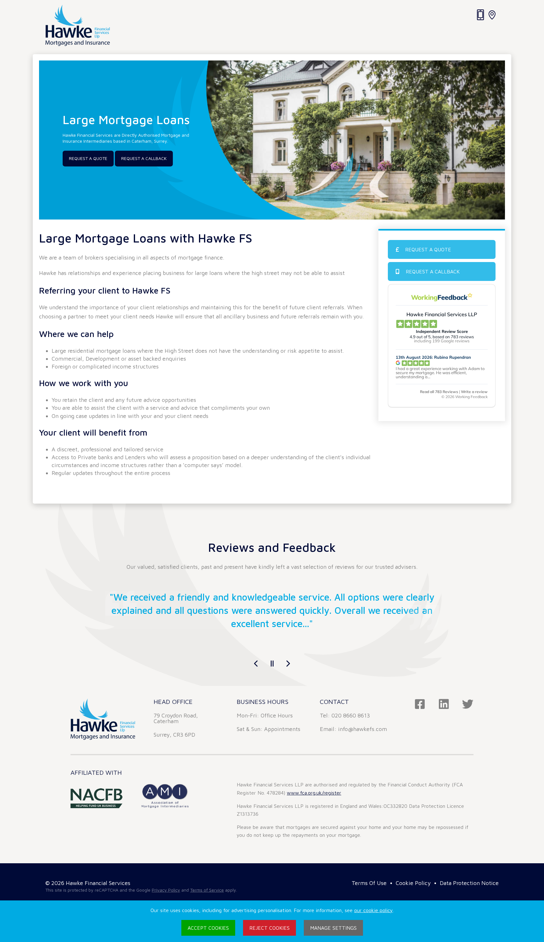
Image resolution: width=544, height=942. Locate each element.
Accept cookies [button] (208, 928)
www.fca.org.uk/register (314, 793)
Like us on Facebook (420, 704)
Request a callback (144, 158)
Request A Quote (88, 158)
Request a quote (428, 249)
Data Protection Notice (469, 883)
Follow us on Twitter (467, 704)
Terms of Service (207, 890)
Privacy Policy (166, 890)
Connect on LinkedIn (444, 704)
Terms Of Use (369, 883)
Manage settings (333, 928)
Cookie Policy (413, 883)
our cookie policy (373, 910)
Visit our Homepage (77, 25)
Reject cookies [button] (269, 928)
